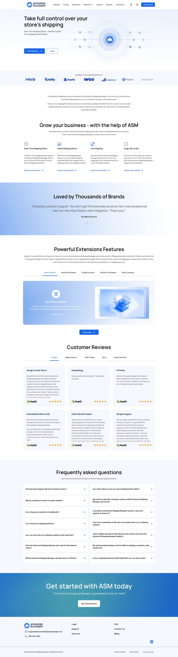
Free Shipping (97, 148)
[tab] (49, 273)
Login (74, 624)
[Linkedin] (151, 642)
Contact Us (120, 4)
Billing (116, 633)
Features (56, 4)
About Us (76, 633)
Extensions (76, 4)
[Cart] (137, 4)
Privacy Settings (148, 652)
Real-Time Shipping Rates (35, 148)
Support (100, 4)
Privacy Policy (134, 652)
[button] (131, 4)
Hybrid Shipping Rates (67, 148)
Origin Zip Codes (131, 148)
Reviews (109, 4)
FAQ (116, 624)
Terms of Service (120, 652)
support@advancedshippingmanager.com (45, 631)
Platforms (87, 4)
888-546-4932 (34, 636)
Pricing (66, 4)
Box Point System (56, 301)
